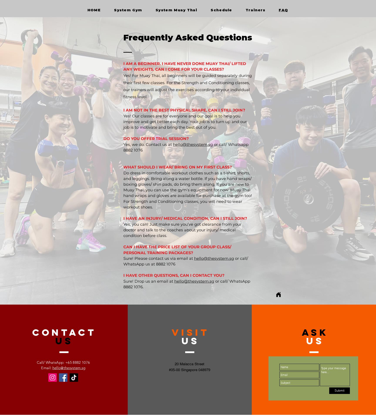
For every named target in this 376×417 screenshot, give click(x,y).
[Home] (278, 295)
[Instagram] (52, 377)
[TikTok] (74, 377)
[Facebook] (63, 377)
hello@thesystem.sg (193, 144)
